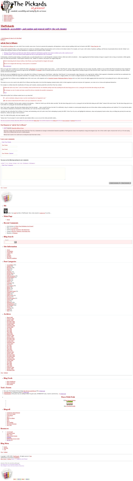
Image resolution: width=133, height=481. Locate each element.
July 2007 (9, 345)
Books (8, 269)
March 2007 (10, 350)
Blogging (9, 267)
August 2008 (10, 327)
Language (9, 283)
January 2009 (10, 320)
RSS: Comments (11, 383)
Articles (9, 266)
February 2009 (10, 318)
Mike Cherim (3, 459)
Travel (8, 306)
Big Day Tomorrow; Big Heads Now (20, 229)
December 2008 (11, 321)
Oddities (9, 292)
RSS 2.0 (55, 120)
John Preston (32, 68)
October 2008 (10, 324)
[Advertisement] (19, 35)
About (8, 250)
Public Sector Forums (12, 436)
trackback (73, 120)
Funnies (9, 278)
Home (8, 219)
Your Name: (5, 145)
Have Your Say (95, 46)
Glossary (9, 255)
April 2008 (9, 332)
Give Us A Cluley (11, 414)
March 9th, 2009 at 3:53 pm (18, 128)
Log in (5, 446)
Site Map (9, 256)
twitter (8, 309)
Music (8, 290)
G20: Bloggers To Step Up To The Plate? (12, 38)
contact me (42, 213)
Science (9, 299)
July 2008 (9, 328)
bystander (39, 70)
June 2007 (9, 346)
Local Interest (10, 285)
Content (5, 187)
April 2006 (9, 366)
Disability (9, 271)
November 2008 (11, 323)
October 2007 (10, 341)
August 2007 (10, 343)
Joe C (8, 417)
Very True (9, 425)
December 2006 (11, 355)
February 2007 (10, 352)
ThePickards (34, 27)
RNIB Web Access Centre (13, 438)
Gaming (9, 280)
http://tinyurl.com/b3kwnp (29, 391)
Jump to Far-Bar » (8, 19)
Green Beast (10, 415)
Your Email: (5, 149)
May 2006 (9, 364)
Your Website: (7, 153)
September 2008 (11, 325)
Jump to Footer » (8, 20)
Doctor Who (10, 273)
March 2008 (10, 334)
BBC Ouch (9, 434)
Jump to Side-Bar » (8, 16)
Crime (8, 270)
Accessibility (10, 251)
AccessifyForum (11, 433)
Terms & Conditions (12, 258)
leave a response (66, 120)
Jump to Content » (8, 15)
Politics (8, 294)
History (8, 281)
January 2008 (10, 336)
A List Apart (10, 431)
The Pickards (10, 305)
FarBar (5, 452)
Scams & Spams (11, 298)
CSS (5, 449)
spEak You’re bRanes (9, 43)
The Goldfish (10, 422)
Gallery (8, 254)
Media (35, 120)
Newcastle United (11, 291)
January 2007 (10, 353)
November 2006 (11, 356)
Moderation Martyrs (63, 78)
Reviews (9, 296)
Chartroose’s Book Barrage (13, 412)
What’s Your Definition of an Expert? (24, 226)
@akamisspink (7, 392)
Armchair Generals (53, 78)
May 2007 (9, 348)
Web (38, 120)
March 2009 (10, 317)
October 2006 (10, 357)
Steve (8, 421)
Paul (8, 419)
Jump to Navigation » (9, 18)
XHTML (6, 448)
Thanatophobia (10, 303)
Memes (8, 288)
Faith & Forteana (11, 276)
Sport (8, 301)
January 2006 (10, 368)
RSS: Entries (10, 384)
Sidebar (6, 372)
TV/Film (9, 308)
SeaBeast (9, 459)
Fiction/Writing (10, 277)
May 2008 (9, 331)
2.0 (9, 440)
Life (8, 284)
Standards (9, 302)
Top (2, 187)
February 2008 (10, 335)
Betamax (3, 39)
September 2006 (11, 359)
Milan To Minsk (11, 418)
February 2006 (10, 367)
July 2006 (9, 361)
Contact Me (10, 252)
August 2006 (10, 360)
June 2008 (9, 330)
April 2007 (9, 349)
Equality (9, 274)
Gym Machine (14, 228)
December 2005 (11, 370)
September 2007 (11, 342)
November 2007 (11, 339)
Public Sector (10, 295)
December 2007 (11, 338)
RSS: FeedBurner (11, 381)
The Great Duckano (11, 423)
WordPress (16, 457)
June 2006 (9, 363)
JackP (15, 213)
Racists (70, 78)
